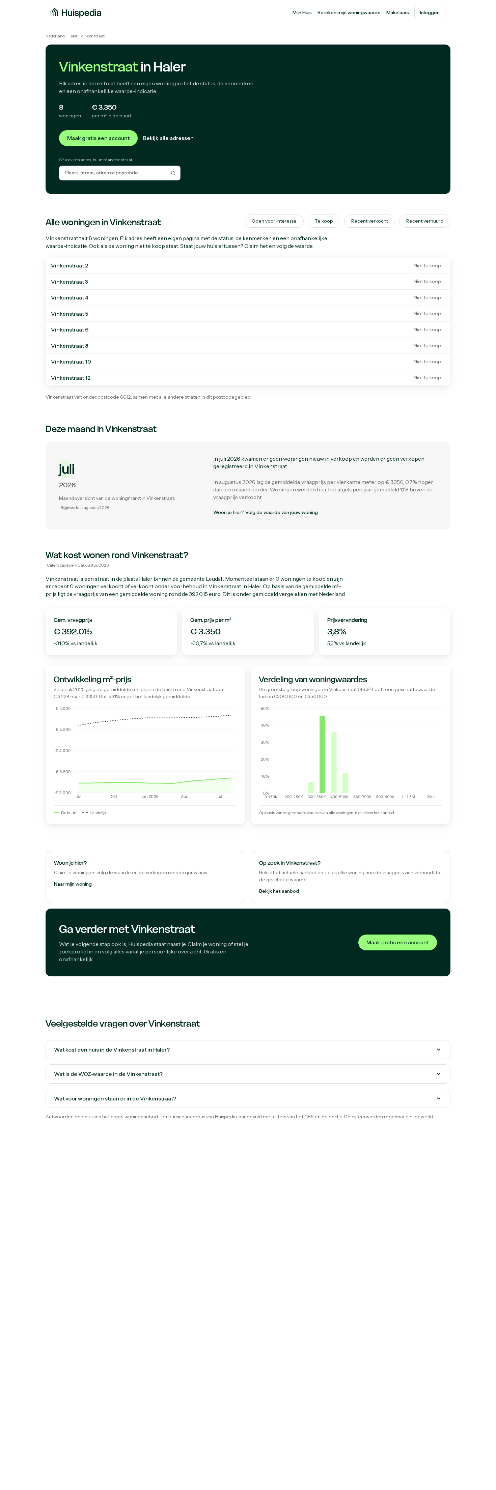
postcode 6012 (114, 397)
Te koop (324, 221)
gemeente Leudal (201, 578)
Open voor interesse (274, 221)
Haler (72, 35)
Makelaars (397, 12)
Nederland (55, 35)
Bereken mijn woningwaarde (349, 12)
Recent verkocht (369, 221)
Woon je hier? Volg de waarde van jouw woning (265, 512)
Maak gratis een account (98, 138)
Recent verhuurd (424, 221)
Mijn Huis (302, 12)
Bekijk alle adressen (168, 138)
